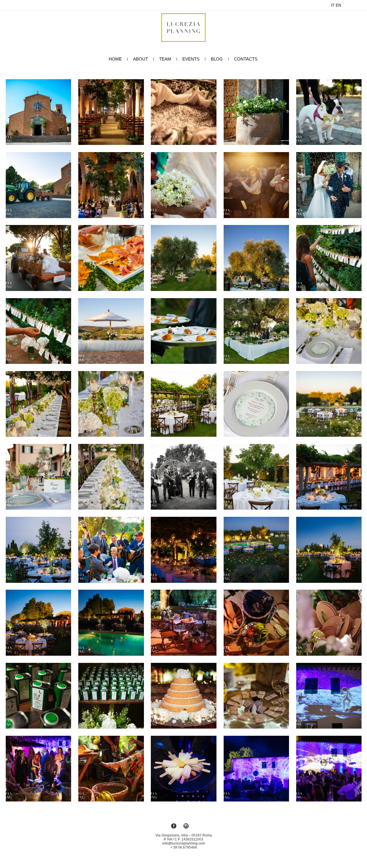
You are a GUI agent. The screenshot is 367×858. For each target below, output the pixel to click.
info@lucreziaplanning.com (183, 843)
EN (338, 5)
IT (333, 5)
